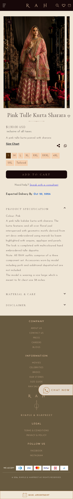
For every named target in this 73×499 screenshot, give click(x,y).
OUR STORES (36, 377)
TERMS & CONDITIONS (36, 431)
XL (27, 155)
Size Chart (12, 143)
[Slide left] (5, 63)
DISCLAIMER (16, 305)
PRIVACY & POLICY (36, 435)
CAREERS (37, 343)
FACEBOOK (37, 451)
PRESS (36, 338)
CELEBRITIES (36, 368)
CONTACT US (36, 333)
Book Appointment (39, 495)
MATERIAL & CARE (21, 294)
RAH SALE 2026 (36, 387)
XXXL (45, 155)
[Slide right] (66, 63)
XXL (35, 155)
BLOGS (36, 347)
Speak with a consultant (44, 185)
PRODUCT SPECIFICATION (27, 209)
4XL (55, 155)
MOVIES (36, 363)
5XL (10, 163)
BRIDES (37, 372)
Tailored (21, 163)
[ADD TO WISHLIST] (69, 116)
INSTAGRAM (36, 456)
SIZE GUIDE (36, 382)
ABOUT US (36, 328)
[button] (4, 5)
